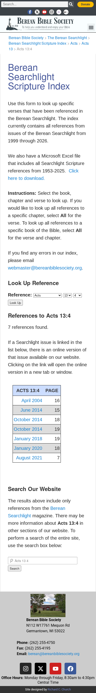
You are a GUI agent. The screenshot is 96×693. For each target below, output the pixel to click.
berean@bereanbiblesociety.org (53, 654)
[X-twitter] (37, 12)
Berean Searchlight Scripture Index (37, 43)
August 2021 (29, 457)
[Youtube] (44, 12)
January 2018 (28, 438)
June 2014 (31, 410)
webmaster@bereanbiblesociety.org (45, 267)
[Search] (71, 4)
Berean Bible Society (26, 37)
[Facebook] (70, 668)
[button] (91, 27)
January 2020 (28, 448)
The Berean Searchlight (67, 37)
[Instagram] (51, 12)
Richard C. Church (59, 689)
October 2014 (28, 419)
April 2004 (31, 400)
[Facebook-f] (29, 12)
